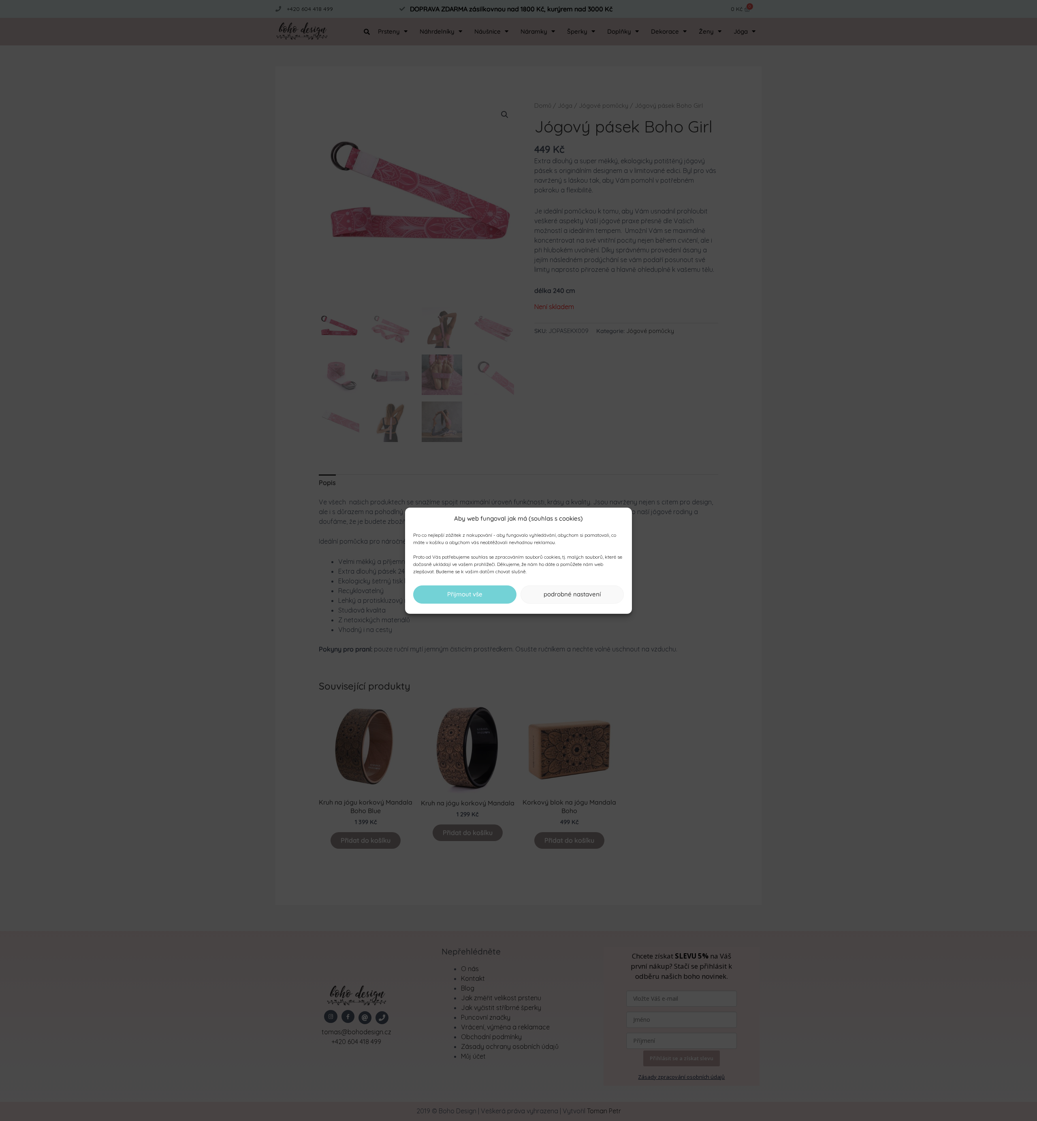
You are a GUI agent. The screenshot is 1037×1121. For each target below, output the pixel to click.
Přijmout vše (464, 594)
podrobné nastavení (572, 594)
